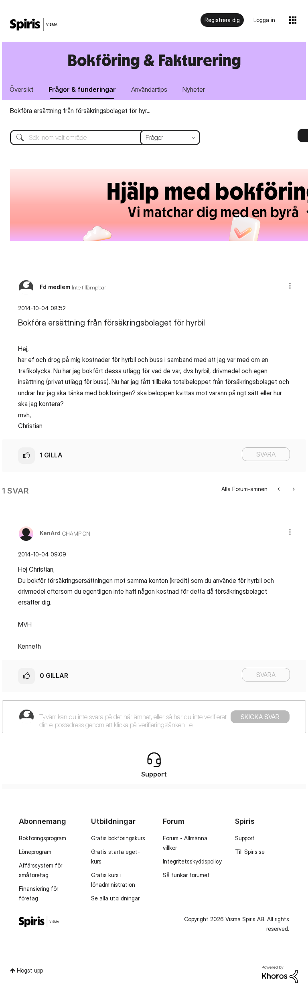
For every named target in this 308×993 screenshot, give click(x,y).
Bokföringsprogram (42, 838)
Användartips (149, 89)
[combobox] (99, 137)
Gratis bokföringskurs (118, 838)
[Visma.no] (33, 24)
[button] (290, 285)
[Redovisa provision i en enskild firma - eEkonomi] (293, 488)
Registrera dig (222, 19)
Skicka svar (260, 717)
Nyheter (193, 89)
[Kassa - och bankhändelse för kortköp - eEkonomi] (279, 488)
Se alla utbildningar (115, 898)
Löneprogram (35, 851)
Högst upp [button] (30, 970)
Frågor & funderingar (82, 89)
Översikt (21, 89)
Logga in (264, 19)
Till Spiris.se (250, 851)
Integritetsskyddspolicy (192, 861)
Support (245, 838)
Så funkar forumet (186, 875)
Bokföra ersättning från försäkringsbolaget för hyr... (80, 111)
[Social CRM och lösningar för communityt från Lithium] (280, 973)
